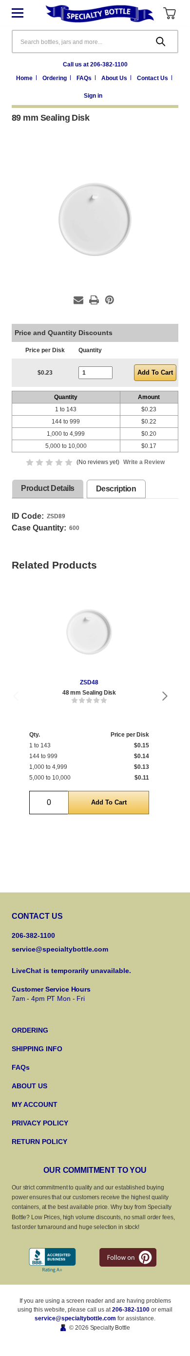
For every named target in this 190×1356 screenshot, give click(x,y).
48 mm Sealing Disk (89, 692)
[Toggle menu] (25, 13)
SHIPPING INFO (37, 1049)
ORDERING (30, 1030)
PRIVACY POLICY (40, 1123)
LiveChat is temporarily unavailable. (71, 971)
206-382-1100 (131, 1309)
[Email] (78, 300)
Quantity (90, 350)
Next (165, 696)
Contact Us (153, 78)
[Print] (94, 300)
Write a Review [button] (144, 462)
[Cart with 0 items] (169, 13)
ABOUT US (29, 1086)
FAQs (84, 78)
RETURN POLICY (39, 1141)
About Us (115, 78)
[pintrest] (128, 1257)
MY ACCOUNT (34, 1104)
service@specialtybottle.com (60, 949)
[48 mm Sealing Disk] (89, 632)
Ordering (55, 78)
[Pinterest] (109, 300)
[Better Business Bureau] (52, 1260)
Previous (15, 696)
